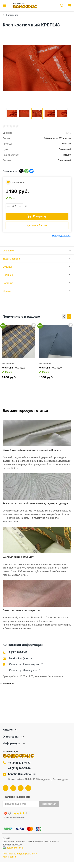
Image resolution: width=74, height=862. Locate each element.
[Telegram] (21, 788)
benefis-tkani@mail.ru (20, 658)
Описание (9, 250)
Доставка (8, 282)
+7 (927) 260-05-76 (19, 768)
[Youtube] (13, 788)
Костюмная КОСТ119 (50, 367)
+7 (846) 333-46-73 (19, 762)
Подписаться (49, 803)
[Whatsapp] (28, 788)
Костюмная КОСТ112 (13, 367)
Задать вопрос (11, 258)
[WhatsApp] (26, 171)
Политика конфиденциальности (20, 853)
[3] (10, 126)
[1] (4, 126)
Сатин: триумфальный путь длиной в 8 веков (32, 450)
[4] (14, 126)
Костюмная (8, 363)
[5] (17, 126)
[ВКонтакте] (31, 171)
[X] (21, 171)
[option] (18, 354)
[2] (7, 126)
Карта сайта (9, 856)
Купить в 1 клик (37, 225)
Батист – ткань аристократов (21, 610)
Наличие (8, 274)
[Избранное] (33, 325)
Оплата (7, 291)
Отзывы (7, 266)
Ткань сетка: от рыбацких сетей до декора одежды (35, 503)
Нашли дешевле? (61, 235)
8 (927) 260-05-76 (18, 652)
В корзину (40, 216)
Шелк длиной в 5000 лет (18, 556)
